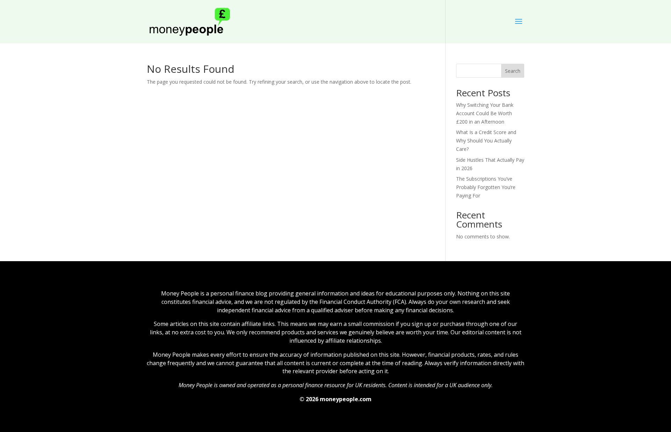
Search (512, 71)
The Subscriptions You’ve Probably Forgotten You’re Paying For (485, 187)
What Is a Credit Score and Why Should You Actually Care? (486, 140)
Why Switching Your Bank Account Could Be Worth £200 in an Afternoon (484, 113)
